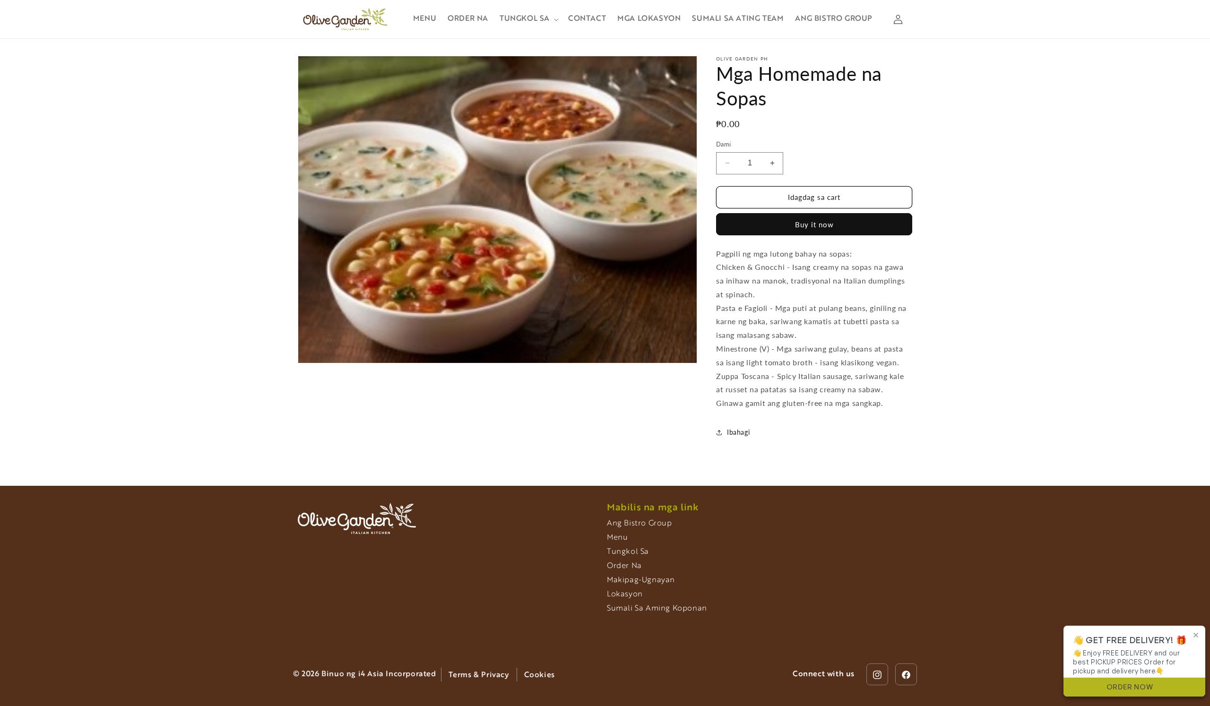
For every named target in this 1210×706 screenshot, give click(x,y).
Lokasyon (625, 594)
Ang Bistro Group (639, 523)
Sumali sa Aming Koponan (657, 608)
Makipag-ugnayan (641, 580)
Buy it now (814, 224)
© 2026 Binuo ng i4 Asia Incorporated (364, 675)
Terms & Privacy (479, 675)
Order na (624, 566)
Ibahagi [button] (738, 432)
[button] (528, 19)
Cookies (539, 675)
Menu (617, 538)
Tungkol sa (628, 552)
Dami (723, 144)
